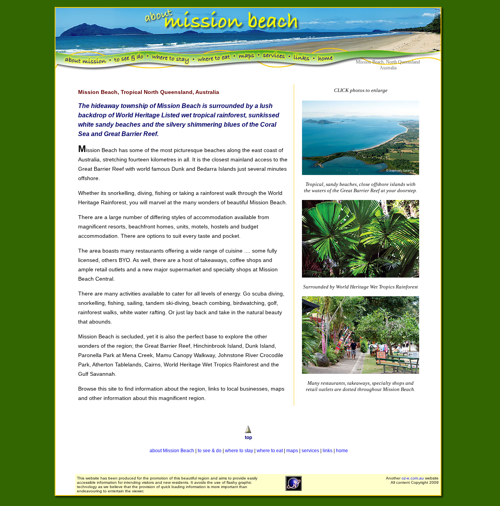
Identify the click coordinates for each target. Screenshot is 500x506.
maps (292, 450)
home (342, 450)
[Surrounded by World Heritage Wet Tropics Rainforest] (360, 275)
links (327, 450)
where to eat (270, 450)
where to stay (239, 450)
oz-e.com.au (413, 478)
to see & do (209, 450)
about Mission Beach (172, 450)
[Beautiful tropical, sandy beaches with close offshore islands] (360, 173)
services (310, 450)
